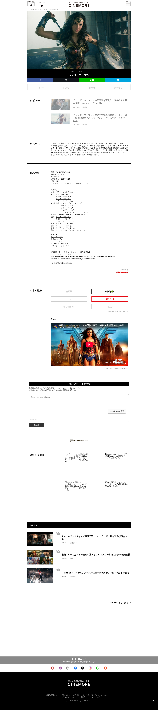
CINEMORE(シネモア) (35, 9)
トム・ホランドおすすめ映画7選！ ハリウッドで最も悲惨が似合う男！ (94, 538)
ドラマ (85, 183)
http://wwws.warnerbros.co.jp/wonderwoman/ (78, 259)
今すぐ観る (118, 88)
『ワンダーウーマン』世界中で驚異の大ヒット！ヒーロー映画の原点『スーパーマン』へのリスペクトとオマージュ (100, 118)
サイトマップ (95, 697)
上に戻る (153, 701)
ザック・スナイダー (63, 199)
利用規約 (32, 388)
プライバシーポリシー (69, 697)
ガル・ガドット (57, 237)
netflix (109, 299)
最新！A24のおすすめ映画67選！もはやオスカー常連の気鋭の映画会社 (96, 554)
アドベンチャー (75, 183)
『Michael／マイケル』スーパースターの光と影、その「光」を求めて (95, 572)
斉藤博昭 (73, 576)
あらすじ (66, 88)
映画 (45, 9)
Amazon (109, 291)
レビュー (40, 88)
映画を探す (31, 3)
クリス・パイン (57, 239)
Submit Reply (115, 411)
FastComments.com (80, 440)
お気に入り (42, 4)
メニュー (128, 3)
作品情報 (91, 88)
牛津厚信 (84, 107)
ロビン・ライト (57, 241)
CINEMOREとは (51, 695)
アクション (63, 183)
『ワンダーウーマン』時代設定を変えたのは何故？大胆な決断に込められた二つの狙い (100, 102)
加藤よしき (73, 543)
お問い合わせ (65, 695)
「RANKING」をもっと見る (118, 603)
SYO (71, 558)
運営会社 (84, 697)
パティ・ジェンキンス (64, 192)
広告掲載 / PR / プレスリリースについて (97, 695)
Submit (36, 425)
